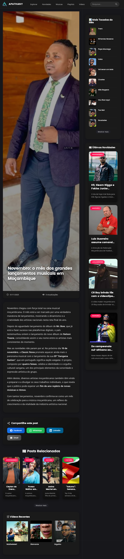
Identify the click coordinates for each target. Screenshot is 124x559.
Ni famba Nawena (105, 39)
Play (17, 531)
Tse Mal (101, 110)
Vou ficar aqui (104, 100)
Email (16, 438)
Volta (100, 59)
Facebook (18, 430)
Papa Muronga (104, 49)
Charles (101, 80)
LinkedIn (56, 430)
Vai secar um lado (105, 69)
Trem (100, 29)
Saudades (102, 120)
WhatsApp (37, 430)
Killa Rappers (103, 90)
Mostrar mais (41, 505)
